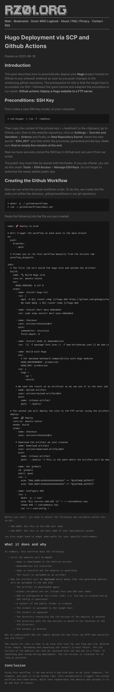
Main (8, 21)
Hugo (80, 74)
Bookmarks (21, 21)
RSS (7, 25)
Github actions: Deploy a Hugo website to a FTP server (55, 91)
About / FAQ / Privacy (75, 21)
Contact (97, 21)
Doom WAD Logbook (44, 21)
